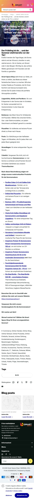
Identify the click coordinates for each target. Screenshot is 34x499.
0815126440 (7, 435)
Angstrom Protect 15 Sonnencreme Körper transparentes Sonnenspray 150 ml (18, 243)
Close (17, 443)
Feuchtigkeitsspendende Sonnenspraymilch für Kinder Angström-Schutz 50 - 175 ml (16, 266)
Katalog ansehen (3, 5)
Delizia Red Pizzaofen (13, 193)
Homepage (5, 14)
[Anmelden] (28, 5)
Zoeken (30, 9)
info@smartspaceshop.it (10, 438)
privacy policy (17, 490)
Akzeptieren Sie (22, 495)
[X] (10, 454)
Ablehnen (9, 495)
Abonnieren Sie (30, 461)
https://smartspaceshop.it (10, 299)
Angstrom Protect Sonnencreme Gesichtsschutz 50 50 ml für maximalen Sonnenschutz (17, 254)
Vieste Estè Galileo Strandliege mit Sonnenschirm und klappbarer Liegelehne (17, 215)
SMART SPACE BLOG (22, 14)
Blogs (12, 14)
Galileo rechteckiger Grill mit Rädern (18, 224)
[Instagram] (2, 454)
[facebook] (6, 454)
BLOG (17, 375)
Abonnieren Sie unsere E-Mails (12, 457)
